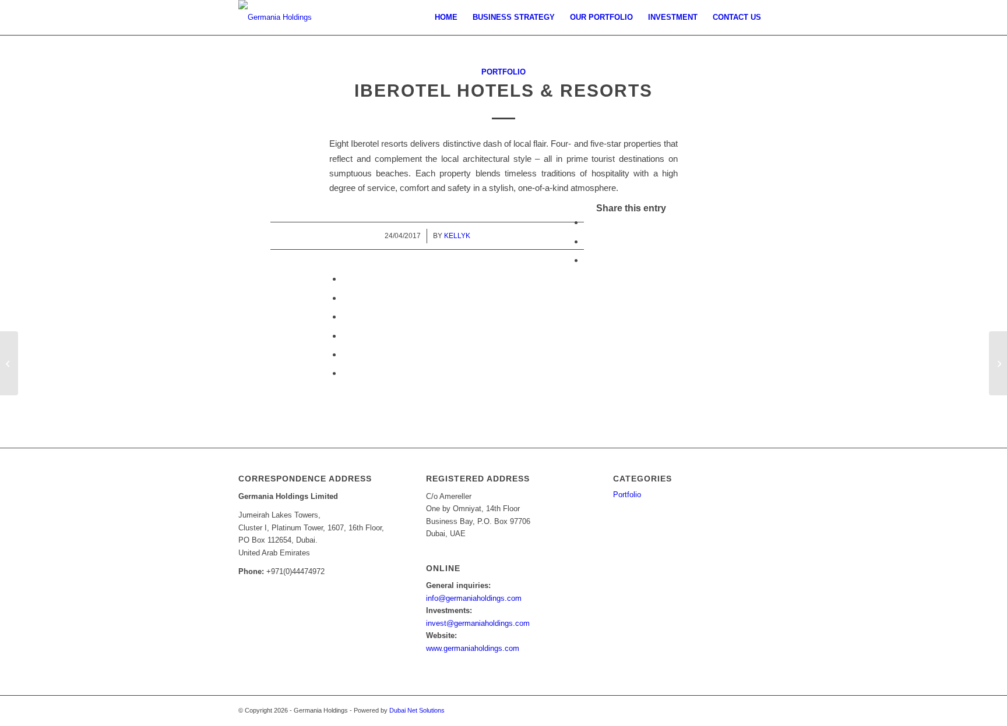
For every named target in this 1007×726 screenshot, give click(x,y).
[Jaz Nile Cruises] (9, 363)
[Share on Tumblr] (345, 316)
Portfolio (503, 72)
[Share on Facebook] (587, 222)
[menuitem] (446, 17)
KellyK (457, 236)
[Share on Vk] (345, 336)
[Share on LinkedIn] (345, 298)
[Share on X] (587, 241)
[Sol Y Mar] (998, 363)
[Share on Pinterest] (345, 279)
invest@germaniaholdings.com (478, 623)
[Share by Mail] (345, 373)
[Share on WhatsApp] (587, 260)
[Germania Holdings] (275, 17)
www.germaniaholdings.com (472, 648)
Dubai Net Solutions (417, 710)
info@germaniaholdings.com (474, 598)
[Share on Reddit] (345, 354)
